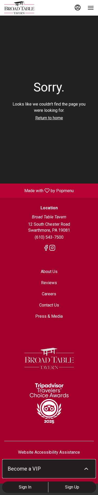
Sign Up (72, 487)
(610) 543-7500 (49, 237)
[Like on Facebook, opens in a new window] (46, 248)
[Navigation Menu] (90, 7)
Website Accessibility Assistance (49, 452)
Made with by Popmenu (39, 190)
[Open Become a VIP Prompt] (86, 469)
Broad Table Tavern (49, 358)
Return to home (49, 117)
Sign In (25, 487)
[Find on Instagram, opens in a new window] (52, 248)
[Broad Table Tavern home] (27, 7)
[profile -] (77, 7)
